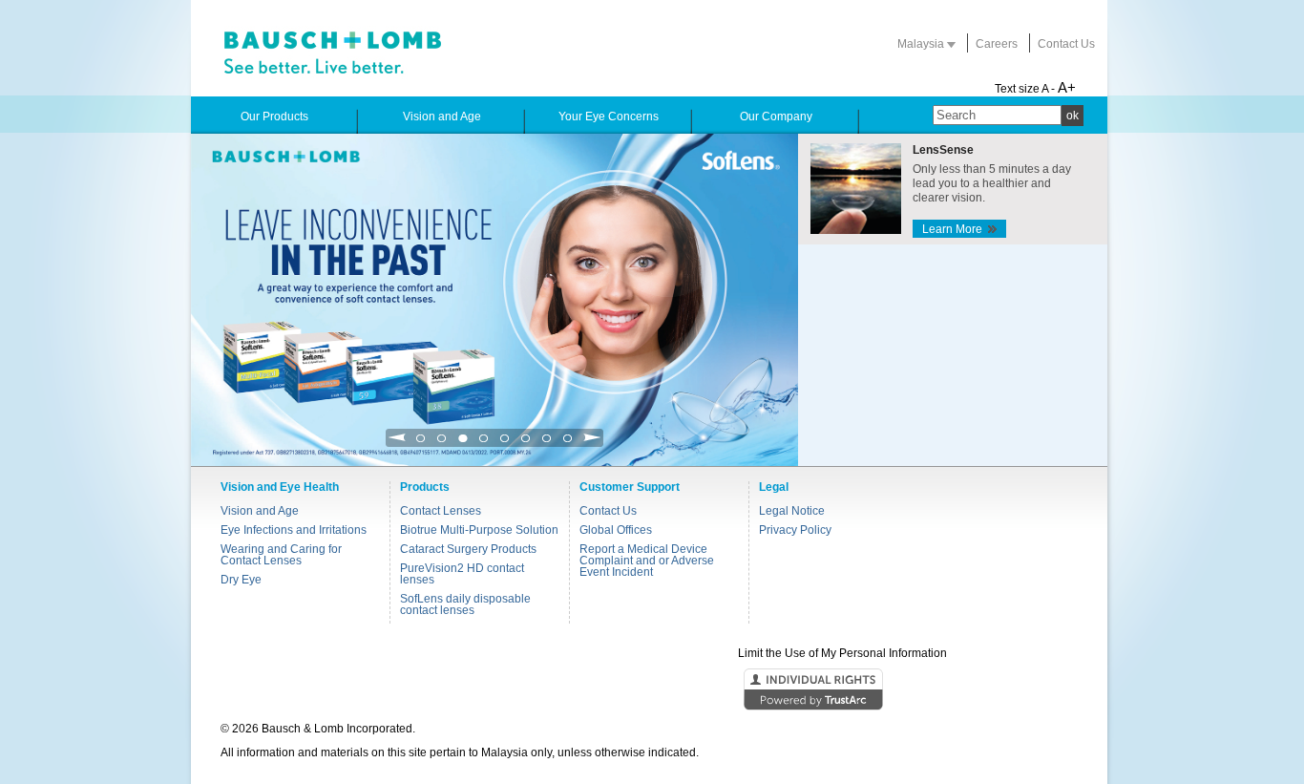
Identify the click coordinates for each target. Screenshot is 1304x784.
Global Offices (615, 530)
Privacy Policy (795, 530)
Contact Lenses (440, 511)
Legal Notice (792, 511)
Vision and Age (260, 511)
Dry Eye (241, 579)
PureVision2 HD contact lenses (462, 574)
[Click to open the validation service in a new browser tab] (650, 690)
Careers (997, 44)
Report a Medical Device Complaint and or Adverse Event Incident (646, 560)
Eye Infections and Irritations (294, 530)
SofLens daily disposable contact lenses (465, 604)
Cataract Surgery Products (468, 549)
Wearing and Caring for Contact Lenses (281, 554)
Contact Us (1066, 44)
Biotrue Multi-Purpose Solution (479, 530)
